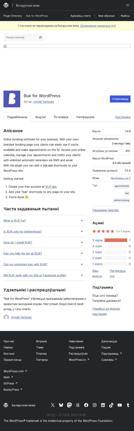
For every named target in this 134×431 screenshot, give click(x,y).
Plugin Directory (12, 15)
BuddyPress (13, 389)
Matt (8, 377)
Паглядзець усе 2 (121, 178)
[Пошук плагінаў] (40, 37)
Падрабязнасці (17, 117)
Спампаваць (120, 98)
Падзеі (105, 347)
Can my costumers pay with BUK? (25, 264)
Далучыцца (109, 341)
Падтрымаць (111, 353)
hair (127, 193)
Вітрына (41, 341)
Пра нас (8, 341)
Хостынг (9, 353)
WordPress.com (15, 371)
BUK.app (51, 186)
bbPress (10, 383)
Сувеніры (109, 359)
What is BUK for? (14, 220)
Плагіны (41, 353)
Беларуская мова (23, 405)
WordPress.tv (79, 359)
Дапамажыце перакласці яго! (98, 25)
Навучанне (76, 341)
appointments (122, 186)
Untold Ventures (43, 101)
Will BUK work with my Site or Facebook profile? (34, 275)
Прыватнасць (12, 359)
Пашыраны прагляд (105, 210)
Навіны (8, 347)
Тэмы (39, 347)
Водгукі (40, 117)
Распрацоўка (85, 117)
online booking (121, 200)
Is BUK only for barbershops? (22, 231)
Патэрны (42, 359)
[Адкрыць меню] (128, 5)
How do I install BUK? (17, 242)
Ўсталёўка (61, 117)
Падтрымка (123, 117)
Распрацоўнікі (78, 353)
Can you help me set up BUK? (22, 253)
